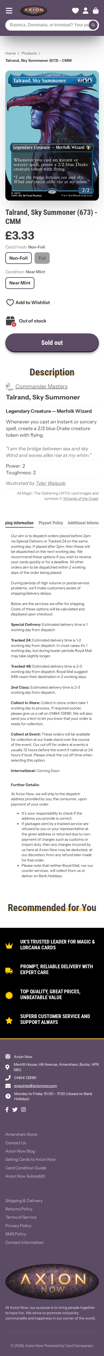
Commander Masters (41, 386)
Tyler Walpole (51, 483)
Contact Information (24, 1242)
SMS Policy (15, 1233)
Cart (96, 10)
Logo (33, 11)
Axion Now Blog (20, 1151)
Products (29, 53)
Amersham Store (21, 1134)
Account (85, 10)
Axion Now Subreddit (25, 1176)
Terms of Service (21, 1217)
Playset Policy (51, 522)
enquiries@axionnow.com (35, 1085)
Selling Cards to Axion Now (30, 1159)
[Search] (93, 25)
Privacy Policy (18, 1225)
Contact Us (15, 1142)
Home (10, 53)
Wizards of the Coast (80, 498)
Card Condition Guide (25, 1167)
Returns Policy (19, 1208)
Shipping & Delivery (24, 1200)
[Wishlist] (75, 10)
